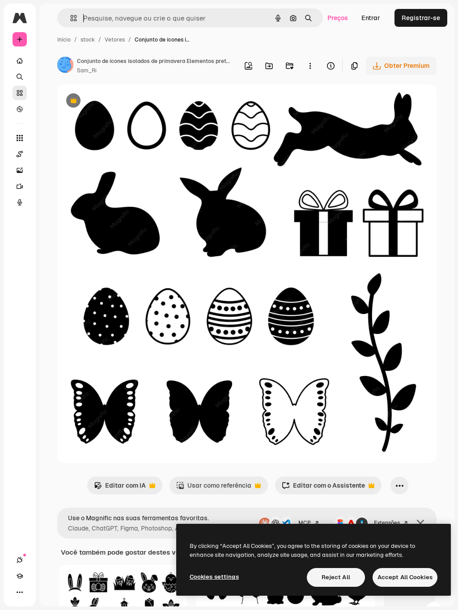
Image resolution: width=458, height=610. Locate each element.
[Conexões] (20, 560)
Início (64, 39)
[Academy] (20, 576)
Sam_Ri (87, 70)
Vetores (115, 39)
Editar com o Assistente (323, 487)
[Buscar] (20, 77)
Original (114, 101)
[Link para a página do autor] (65, 66)
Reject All (336, 577)
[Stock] (20, 93)
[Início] (20, 61)
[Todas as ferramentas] (20, 138)
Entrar (370, 18)
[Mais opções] (310, 66)
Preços (337, 18)
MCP (304, 522)
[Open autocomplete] (70, 18)
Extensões (387, 522)
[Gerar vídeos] (20, 186)
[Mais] (20, 592)
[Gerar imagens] (20, 170)
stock (88, 39)
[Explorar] (20, 109)
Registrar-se (421, 18)
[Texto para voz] (20, 202)
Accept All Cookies (405, 577)
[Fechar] (420, 523)
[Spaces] (20, 154)
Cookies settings (214, 577)
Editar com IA (120, 487)
